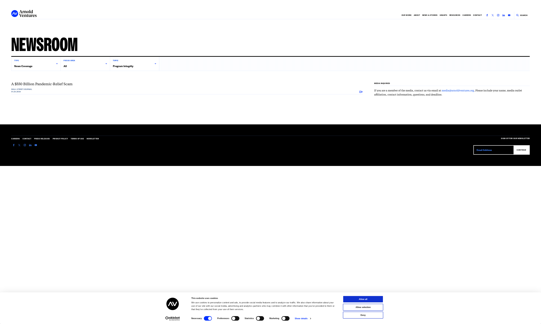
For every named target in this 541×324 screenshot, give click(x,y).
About (417, 15)
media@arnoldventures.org (458, 90)
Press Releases (42, 139)
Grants (443, 15)
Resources (454, 15)
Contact (477, 15)
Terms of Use (77, 139)
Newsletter (93, 139)
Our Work (407, 15)
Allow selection (363, 307)
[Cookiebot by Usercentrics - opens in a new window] (172, 318)
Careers (467, 15)
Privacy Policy (60, 139)
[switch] (235, 318)
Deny (363, 315)
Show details (301, 318)
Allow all (363, 299)
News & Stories (430, 15)
